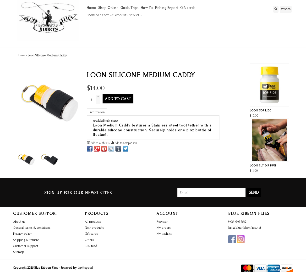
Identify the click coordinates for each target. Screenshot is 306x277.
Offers (89, 240)
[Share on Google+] (97, 149)
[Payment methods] (247, 268)
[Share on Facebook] (90, 149)
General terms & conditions (31, 227)
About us (19, 221)
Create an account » (114, 15)
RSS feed (91, 246)
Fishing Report (166, 8)
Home (91, 8)
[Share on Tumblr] (118, 149)
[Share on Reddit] (111, 149)
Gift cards (188, 8)
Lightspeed (85, 267)
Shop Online (108, 8)
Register (162, 221)
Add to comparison (125, 143)
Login (91, 15)
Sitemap (18, 252)
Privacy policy (22, 233)
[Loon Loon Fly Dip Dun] (269, 140)
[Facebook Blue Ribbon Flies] (232, 239)
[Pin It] (104, 149)
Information (97, 112)
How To (147, 8)
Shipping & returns (26, 240)
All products (93, 221)
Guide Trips (129, 8)
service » (135, 15)
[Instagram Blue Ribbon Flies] (241, 239)
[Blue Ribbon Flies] (48, 23)
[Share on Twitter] (125, 149)
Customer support (25, 246)
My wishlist (164, 233)
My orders (164, 227)
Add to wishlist (99, 143)
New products (94, 227)
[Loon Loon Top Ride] (269, 85)
